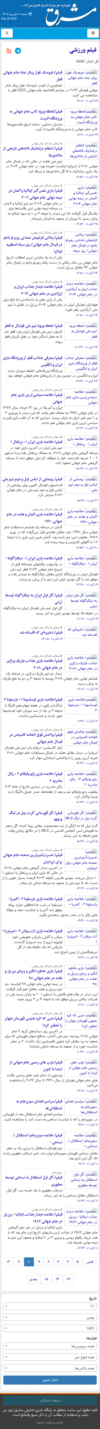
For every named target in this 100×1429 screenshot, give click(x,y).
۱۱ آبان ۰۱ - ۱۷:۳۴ (87, 1201)
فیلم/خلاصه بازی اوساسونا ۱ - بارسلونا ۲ (33, 699)
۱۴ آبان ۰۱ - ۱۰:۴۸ (87, 1052)
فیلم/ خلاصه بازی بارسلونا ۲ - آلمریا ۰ (35, 899)
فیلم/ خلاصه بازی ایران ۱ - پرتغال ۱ (36, 442)
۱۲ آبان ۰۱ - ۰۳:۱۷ (87, 1091)
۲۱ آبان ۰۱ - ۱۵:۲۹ (87, 500)
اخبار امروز (50, 1380)
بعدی (33, 1279)
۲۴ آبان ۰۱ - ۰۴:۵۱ (87, 273)
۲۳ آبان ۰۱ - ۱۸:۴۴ (87, 381)
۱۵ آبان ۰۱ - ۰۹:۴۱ (87, 920)
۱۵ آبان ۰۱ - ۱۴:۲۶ (87, 888)
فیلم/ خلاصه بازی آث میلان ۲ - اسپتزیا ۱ (32, 931)
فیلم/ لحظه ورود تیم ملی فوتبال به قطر (33, 325)
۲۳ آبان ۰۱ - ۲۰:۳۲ (86, 347)
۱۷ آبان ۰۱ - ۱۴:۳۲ (87, 763)
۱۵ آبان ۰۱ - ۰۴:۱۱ (88, 1005)
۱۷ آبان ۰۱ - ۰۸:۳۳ (87, 802)
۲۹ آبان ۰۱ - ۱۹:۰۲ (87, 101)
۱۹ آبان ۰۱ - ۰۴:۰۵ (51, 639)
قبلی (89, 1262)
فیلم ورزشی (83, 50)
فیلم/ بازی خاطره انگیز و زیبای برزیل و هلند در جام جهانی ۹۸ (33, 974)
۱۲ (8, 1262)
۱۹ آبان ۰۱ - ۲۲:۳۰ (87, 584)
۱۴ (57, 1279)
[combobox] (50, 1306)
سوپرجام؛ (56, 1172)
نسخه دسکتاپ (50, 1400)
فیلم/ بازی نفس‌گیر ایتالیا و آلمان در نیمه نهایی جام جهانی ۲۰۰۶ (35, 194)
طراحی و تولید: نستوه (50, 1422)
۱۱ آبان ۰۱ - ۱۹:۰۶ (88, 1164)
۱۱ (18, 1262)
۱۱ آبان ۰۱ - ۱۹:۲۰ (88, 1124)
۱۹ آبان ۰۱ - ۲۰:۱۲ (87, 619)
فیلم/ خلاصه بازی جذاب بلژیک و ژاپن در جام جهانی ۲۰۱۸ (34, 664)
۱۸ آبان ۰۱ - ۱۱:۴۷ (87, 721)
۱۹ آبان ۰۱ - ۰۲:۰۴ (87, 689)
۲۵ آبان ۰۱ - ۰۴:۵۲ (86, 224)
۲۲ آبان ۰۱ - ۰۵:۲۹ (87, 468)
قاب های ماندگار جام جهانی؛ (46, 232)
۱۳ (69, 1279)
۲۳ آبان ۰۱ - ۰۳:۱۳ (86, 428)
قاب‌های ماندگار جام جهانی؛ (46, 143)
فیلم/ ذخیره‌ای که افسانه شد (41, 632)
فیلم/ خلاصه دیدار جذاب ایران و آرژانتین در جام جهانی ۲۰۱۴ (38, 290)
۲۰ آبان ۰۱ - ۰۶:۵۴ (87, 547)
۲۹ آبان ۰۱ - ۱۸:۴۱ (87, 135)
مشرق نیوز (60, 13)
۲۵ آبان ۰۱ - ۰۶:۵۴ (87, 177)
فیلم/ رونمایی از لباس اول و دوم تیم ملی (32, 479)
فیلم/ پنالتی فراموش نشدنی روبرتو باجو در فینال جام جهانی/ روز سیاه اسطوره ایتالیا (32, 244)
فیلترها (91, 1338)
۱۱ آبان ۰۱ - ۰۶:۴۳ (87, 1248)
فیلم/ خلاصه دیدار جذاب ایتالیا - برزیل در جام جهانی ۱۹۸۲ (33, 1218)
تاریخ (93, 1298)
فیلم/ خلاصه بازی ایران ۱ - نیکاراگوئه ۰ (33, 558)
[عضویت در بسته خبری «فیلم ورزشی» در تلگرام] (18, 51)
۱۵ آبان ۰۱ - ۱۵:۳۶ (87, 841)
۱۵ (46, 1279)
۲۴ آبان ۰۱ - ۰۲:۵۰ (87, 315)
